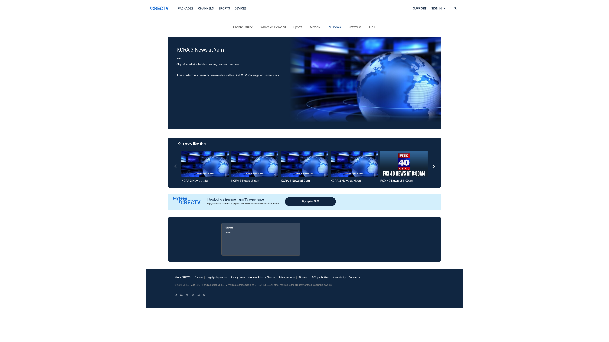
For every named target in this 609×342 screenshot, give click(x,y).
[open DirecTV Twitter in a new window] (187, 295)
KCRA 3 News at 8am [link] (195, 180)
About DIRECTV (182, 277)
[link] (205, 164)
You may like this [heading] (192, 144)
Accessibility (339, 277)
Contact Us (354, 277)
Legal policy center (216, 277)
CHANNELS (206, 8)
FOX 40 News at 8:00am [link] (396, 180)
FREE (372, 27)
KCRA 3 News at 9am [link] (295, 180)
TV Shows (334, 27)
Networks (354, 27)
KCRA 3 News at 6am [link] (245, 180)
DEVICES (240, 8)
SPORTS (224, 8)
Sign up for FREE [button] (310, 201)
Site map (303, 277)
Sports (297, 27)
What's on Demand (273, 27)
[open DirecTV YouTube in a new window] (198, 295)
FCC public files (320, 277)
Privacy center (237, 277)
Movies (315, 27)
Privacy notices (286, 277)
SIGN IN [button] (436, 8)
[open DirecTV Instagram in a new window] (193, 295)
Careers (198, 277)
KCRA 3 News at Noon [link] (346, 180)
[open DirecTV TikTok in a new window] (204, 295)
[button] (455, 8)
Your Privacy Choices (264, 277)
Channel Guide (243, 27)
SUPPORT (419, 8)
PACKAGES (185, 8)
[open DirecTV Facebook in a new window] (181, 295)
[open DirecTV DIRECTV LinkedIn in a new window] (175, 295)
